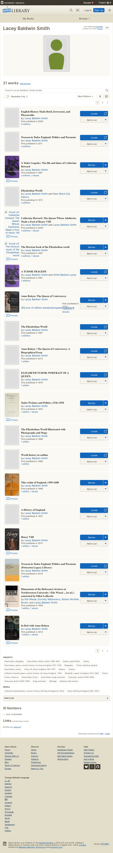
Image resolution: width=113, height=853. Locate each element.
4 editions (25, 146)
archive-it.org (56, 847)
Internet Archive (46, 843)
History (100, 29)
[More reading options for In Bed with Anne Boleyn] (105, 632)
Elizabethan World (31, 190)
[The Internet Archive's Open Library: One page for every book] (15, 10)
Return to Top (37, 769)
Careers (8, 759)
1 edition (25, 361)
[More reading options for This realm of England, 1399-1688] (105, 489)
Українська (10, 824)
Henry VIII (27, 537)
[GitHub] (97, 766)
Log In (87, 10)
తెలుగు (7, 821)
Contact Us (89, 753)
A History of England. (33, 510)
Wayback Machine (26, 847)
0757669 (105, 844)
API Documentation (65, 753)
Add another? (25, 84)
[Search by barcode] (77, 10)
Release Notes (90, 762)
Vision (7, 750)
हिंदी (6, 799)
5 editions (25, 124)
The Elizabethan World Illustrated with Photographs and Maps (43, 431)
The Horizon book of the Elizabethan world (45, 247)
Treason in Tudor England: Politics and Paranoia (48, 137)
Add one (17, 727)
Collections (36, 762)
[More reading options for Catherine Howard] (105, 226)
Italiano (8, 806)
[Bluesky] (86, 766)
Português (9, 812)
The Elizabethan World (34, 326)
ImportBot (99, 27)
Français (8, 796)
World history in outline (34, 455)
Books (34, 753)
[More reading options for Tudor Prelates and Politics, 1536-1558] (105, 409)
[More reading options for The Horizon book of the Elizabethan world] (105, 253)
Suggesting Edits (91, 756)
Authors (34, 756)
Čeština (8, 784)
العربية (7, 781)
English (8, 790)
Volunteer (9, 753)
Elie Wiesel (30, 599)
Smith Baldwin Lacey (64, 274)
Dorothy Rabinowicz (49, 599)
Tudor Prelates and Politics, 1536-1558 (42, 403)
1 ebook (35, 175)
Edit (107, 27)
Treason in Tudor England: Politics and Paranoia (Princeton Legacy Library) (48, 565)
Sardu (7, 818)
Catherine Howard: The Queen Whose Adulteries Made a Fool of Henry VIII (48, 219)
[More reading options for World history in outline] (105, 461)
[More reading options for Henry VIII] (105, 543)
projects (82, 845)
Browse (83, 18)
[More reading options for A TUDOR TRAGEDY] (105, 278)
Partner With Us (12, 756)
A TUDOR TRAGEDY (34, 271)
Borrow (91, 165)
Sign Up (98, 10)
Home (33, 750)
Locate (94, 113)
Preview (14, 181)
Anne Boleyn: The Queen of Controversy (43, 296)
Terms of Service (12, 765)
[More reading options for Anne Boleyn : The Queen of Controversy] (105, 357)
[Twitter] (92, 766)
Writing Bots (62, 759)
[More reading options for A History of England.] (105, 516)
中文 (7, 828)
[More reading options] (105, 165)
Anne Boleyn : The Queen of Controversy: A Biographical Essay (45, 350)
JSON (107, 734)
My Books (28, 18)
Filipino (8, 831)
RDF (102, 734)
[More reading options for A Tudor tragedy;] (105, 171)
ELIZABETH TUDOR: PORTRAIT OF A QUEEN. (45, 374)
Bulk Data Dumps (65, 756)
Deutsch (8, 787)
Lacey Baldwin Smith (36, 118)
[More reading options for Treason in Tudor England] (105, 144)
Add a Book (89, 759)
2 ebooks (68, 310)
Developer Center (65, 750)
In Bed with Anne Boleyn (35, 625)
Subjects (35, 759)
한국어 (7, 809)
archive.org (41, 847)
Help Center (89, 750)
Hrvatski (8, 803)
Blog (7, 762)
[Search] (71, 10)
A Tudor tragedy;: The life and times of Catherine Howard (49, 164)
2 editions (25, 175)
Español (8, 793)
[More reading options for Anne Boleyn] (105, 306)
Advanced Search (39, 765)
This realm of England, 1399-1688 (40, 482)
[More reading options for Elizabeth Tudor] (105, 381)
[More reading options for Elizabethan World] (105, 198)
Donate (89, 2)
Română (8, 815)
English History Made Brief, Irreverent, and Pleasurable (45, 113)
